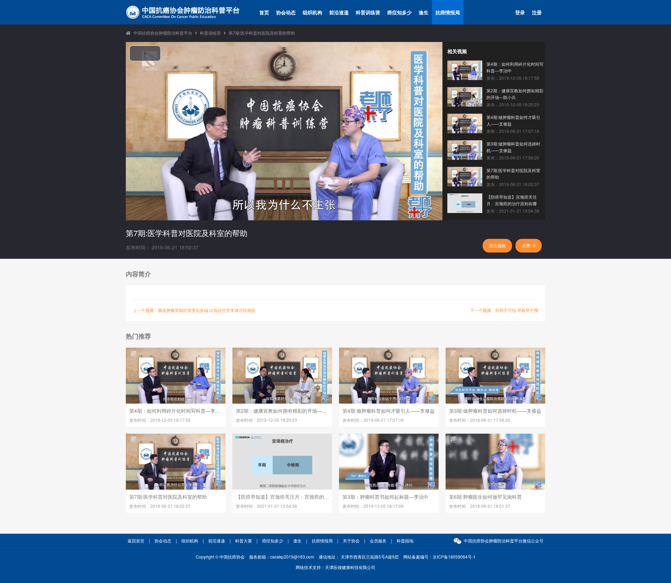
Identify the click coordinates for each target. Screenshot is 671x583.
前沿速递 (339, 12)
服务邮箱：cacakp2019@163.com (281, 557)
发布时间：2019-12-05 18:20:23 (266, 420)
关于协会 (351, 540)
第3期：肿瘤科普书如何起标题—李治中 (385, 496)
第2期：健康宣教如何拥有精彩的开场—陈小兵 (514, 93)
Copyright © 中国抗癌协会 (220, 557)
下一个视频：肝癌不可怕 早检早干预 (504, 310)
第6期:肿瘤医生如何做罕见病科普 (485, 496)
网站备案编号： (439, 557)
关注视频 (497, 245)
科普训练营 (368, 12)
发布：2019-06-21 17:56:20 (512, 158)
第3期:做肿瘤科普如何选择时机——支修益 (513, 147)
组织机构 (312, 12)
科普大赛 (243, 540)
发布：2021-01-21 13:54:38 (512, 211)
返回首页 (136, 540)
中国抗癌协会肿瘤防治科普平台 (163, 33)
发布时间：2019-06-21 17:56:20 (479, 420)
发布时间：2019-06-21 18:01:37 (479, 506)
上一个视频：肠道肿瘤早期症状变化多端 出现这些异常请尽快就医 (194, 310)
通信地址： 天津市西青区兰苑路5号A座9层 (359, 557)
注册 (537, 12)
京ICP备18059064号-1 (454, 557)
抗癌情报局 (447, 12)
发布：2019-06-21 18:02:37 (512, 184)
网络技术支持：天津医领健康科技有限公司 (335, 567)
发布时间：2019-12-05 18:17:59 (159, 420)
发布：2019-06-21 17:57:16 (512, 131)
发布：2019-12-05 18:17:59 (512, 78)
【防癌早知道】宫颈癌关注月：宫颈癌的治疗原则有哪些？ (511, 200)
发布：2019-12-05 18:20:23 (512, 104)
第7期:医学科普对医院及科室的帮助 (262, 33)
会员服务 (378, 540)
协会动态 (286, 12)
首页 (264, 12)
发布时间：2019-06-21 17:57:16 (373, 420)
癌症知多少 (399, 12)
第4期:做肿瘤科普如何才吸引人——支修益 (513, 120)
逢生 (423, 12)
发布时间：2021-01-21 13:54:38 (266, 506)
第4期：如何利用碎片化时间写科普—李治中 (514, 67)
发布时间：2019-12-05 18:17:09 (373, 506)
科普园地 (405, 540)
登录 (520, 12)
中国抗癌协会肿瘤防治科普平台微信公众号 (503, 540)
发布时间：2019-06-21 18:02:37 (159, 506)
